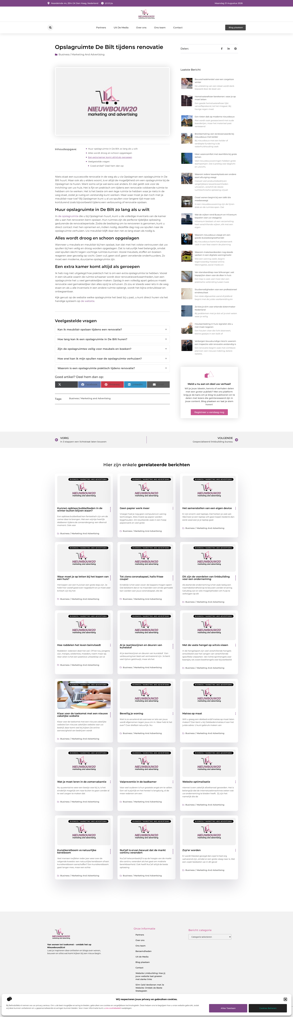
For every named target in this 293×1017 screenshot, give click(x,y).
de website (87, 301)
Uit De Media (121, 27)
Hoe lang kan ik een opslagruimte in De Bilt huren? (112, 339)
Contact (178, 27)
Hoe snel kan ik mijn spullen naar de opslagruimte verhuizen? (112, 358)
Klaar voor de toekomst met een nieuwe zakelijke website (82, 714)
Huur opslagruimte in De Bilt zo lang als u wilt (113, 148)
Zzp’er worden (191, 850)
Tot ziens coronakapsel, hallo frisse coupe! (141, 578)
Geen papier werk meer (135, 508)
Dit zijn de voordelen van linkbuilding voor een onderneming (206, 578)
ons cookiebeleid (113, 1008)
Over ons (141, 27)
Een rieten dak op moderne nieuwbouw (215, 116)
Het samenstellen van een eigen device (207, 508)
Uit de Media (142, 956)
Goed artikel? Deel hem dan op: (107, 165)
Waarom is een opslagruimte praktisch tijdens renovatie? (112, 368)
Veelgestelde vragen (99, 161)
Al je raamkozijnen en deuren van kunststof (141, 646)
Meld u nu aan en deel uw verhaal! (209, 384)
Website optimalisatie (196, 781)
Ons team (160, 27)
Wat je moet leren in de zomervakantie (81, 781)
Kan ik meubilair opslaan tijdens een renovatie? (112, 329)
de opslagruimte (68, 216)
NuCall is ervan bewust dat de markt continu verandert (143, 851)
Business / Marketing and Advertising (82, 54)
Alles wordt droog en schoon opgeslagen (110, 153)
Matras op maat (192, 713)
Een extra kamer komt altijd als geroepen (110, 157)
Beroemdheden (144, 951)
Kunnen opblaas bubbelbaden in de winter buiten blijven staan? (79, 509)
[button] (285, 999)
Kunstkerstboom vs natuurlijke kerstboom (76, 851)
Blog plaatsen (143, 962)
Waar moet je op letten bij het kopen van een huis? (83, 578)
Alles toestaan (228, 1008)
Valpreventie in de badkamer (138, 781)
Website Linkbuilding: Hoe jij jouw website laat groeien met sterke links (150, 976)
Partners (101, 27)
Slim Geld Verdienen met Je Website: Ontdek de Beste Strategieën (150, 987)
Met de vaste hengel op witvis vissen (205, 645)
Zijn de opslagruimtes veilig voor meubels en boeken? (112, 348)
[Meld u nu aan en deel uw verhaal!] (209, 374)
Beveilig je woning (131, 713)
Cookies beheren (268, 1008)
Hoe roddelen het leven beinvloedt (79, 645)
